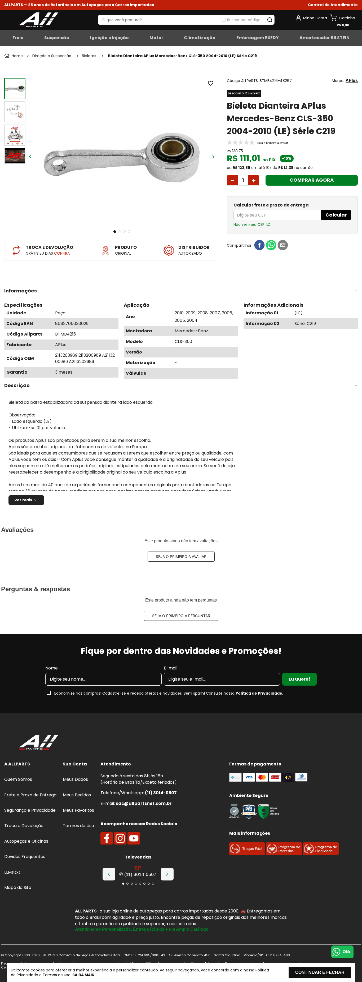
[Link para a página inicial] (14, 56)
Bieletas (89, 55)
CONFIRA (62, 253)
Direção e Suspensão (51, 55)
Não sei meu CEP (248, 224)
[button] (333, 5)
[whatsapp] (271, 245)
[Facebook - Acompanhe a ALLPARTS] (106, 838)
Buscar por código (244, 20)
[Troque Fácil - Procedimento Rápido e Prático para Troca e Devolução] (247, 854)
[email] (282, 245)
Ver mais (23, 500)
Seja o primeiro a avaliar (181, 556)
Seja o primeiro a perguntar (181, 615)
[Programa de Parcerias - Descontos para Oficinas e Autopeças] (284, 854)
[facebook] (259, 245)
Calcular (336, 215)
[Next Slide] (167, 874)
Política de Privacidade (259, 693)
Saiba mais (83, 975)
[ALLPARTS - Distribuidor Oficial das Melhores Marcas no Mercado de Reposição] (38, 742)
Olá (346, 952)
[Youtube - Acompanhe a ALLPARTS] (133, 838)
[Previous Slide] (109, 874)
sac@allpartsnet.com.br (143, 803)
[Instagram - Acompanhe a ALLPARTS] (120, 838)
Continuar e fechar (320, 972)
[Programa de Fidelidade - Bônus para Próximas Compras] (321, 854)
